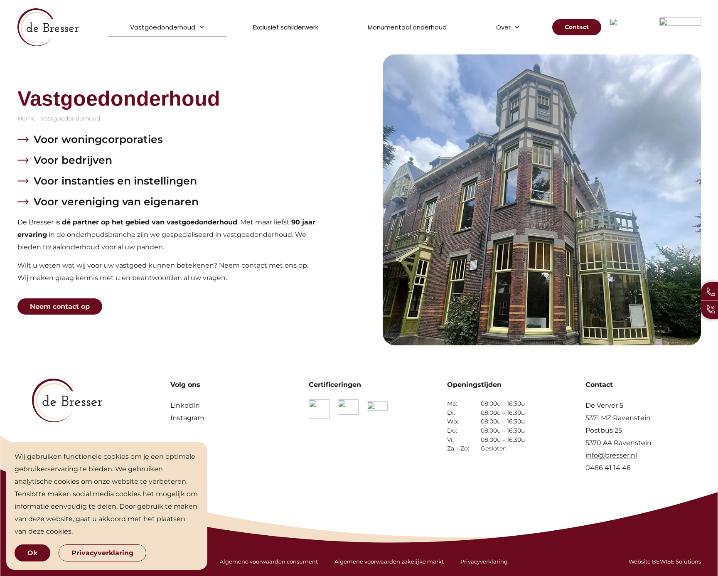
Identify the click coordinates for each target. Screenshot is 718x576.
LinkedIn (185, 405)
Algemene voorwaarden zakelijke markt (389, 561)
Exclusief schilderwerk (285, 27)
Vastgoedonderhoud (162, 27)
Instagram (187, 418)
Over (503, 27)
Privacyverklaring (484, 561)
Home (26, 118)
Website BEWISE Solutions (665, 561)
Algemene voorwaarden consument (269, 561)
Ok (32, 553)
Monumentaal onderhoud (407, 27)
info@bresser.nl (611, 455)
